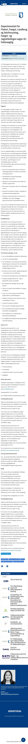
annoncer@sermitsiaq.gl (6, 694)
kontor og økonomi (14, 559)
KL (1, 1)
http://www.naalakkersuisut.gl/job (12, 550)
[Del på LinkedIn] (4, 566)
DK (4, 1)
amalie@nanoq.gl (9, 389)
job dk (22, 559)
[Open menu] (23, 740)
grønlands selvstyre (7, 561)
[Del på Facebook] (2, 566)
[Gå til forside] (4, 4)
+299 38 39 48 (15, 694)
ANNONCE (24, 3)
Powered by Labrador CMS (14, 741)
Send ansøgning (6, 554)
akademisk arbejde (18, 561)
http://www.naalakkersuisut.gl (11, 450)
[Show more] (14, 60)
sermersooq (5, 559)
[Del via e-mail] (7, 566)
